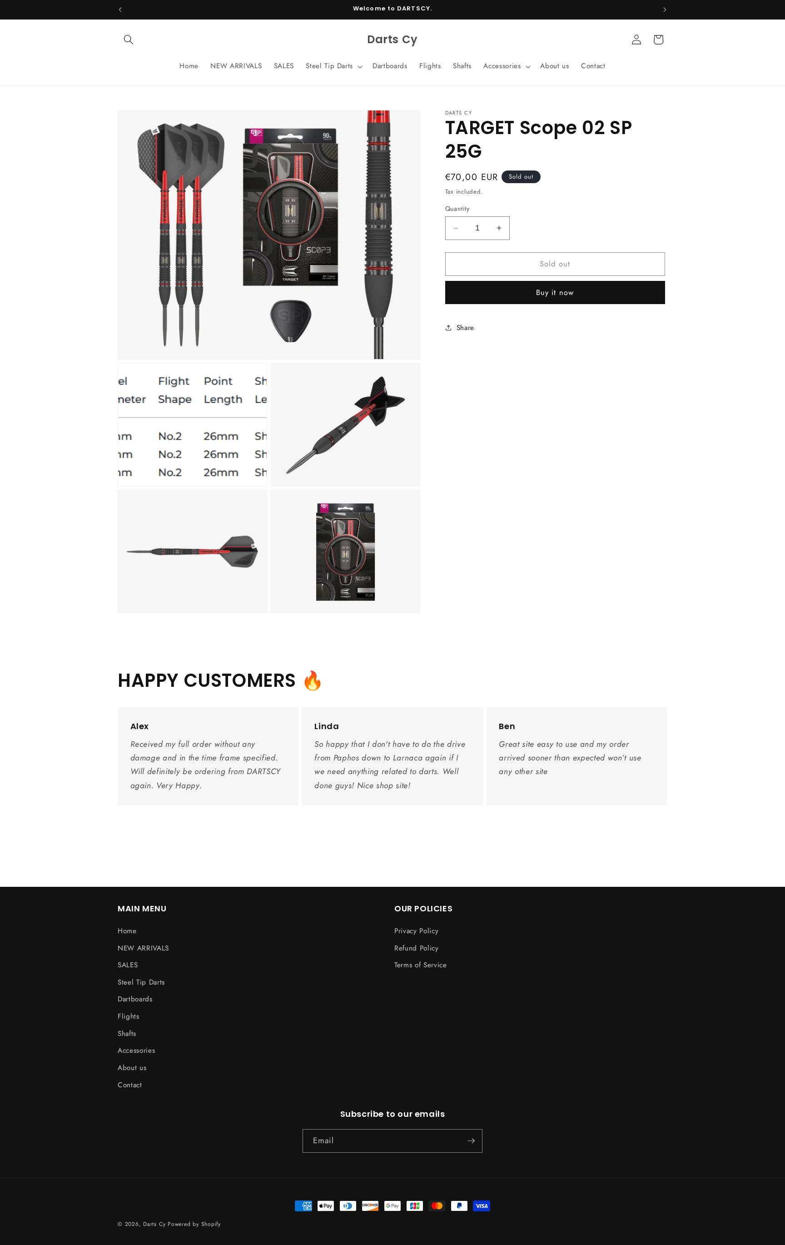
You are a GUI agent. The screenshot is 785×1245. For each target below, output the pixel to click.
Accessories (136, 1050)
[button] (128, 39)
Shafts (127, 1034)
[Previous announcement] (120, 9)
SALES (128, 965)
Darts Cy (154, 1224)
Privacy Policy (416, 931)
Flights (128, 1016)
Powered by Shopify (194, 1224)
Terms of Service (420, 965)
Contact (130, 1085)
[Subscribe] (471, 1141)
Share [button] (465, 327)
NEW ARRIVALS (143, 948)
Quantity (457, 208)
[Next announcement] (665, 9)
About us (132, 1068)
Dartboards (135, 999)
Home (127, 931)
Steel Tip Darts (141, 982)
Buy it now (555, 292)
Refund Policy (416, 948)
